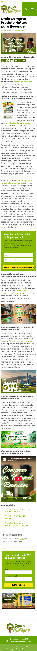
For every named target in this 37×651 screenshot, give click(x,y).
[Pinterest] (20, 60)
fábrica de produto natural (20, 341)
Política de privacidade (12, 649)
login (22, 539)
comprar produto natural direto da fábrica (16, 181)
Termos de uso (27, 649)
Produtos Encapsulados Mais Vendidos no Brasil (18, 510)
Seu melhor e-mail (11, 576)
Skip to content (6, 1)
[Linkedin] (11, 60)
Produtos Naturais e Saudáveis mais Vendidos (16, 524)
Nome (7, 569)
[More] (24, 60)
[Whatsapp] (3, 60)
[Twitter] (16, 60)
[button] (26, 9)
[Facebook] (7, 60)
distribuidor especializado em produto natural (16, 291)
